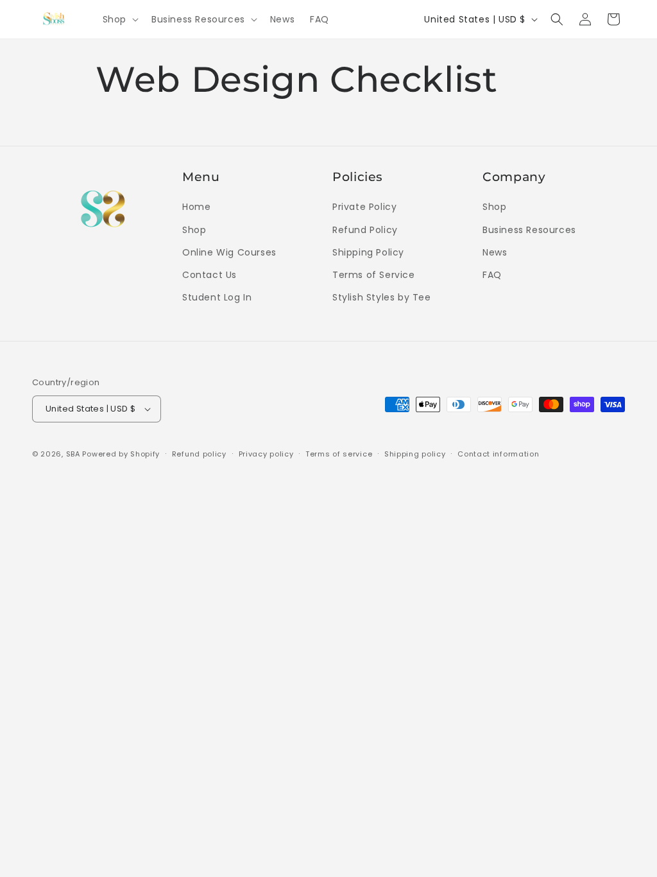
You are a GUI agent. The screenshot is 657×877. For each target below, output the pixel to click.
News (494, 252)
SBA (73, 454)
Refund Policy (365, 229)
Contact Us (209, 274)
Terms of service (338, 454)
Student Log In (217, 297)
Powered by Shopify (121, 454)
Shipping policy (415, 454)
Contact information (498, 454)
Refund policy (199, 454)
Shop (194, 229)
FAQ (492, 274)
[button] (119, 19)
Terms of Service (373, 274)
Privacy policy (266, 454)
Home (196, 206)
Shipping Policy (368, 252)
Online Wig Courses (229, 252)
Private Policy (364, 206)
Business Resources (529, 229)
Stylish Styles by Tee (381, 297)
